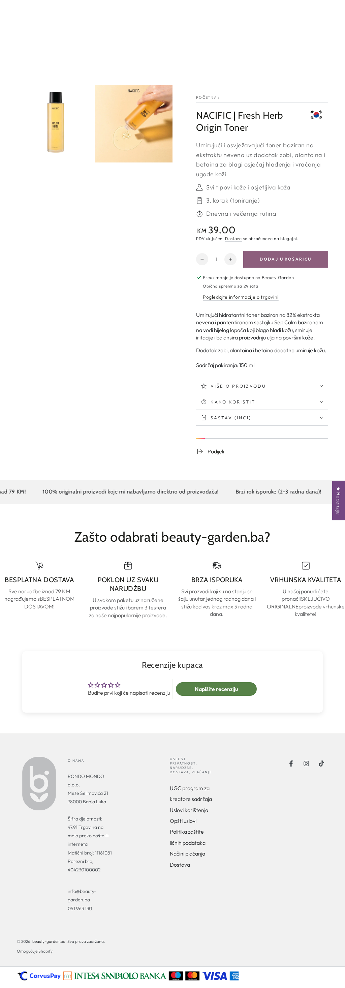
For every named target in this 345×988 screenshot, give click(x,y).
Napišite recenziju (216, 689)
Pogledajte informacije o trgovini (241, 297)
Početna (206, 97)
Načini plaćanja (187, 853)
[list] (172, 590)
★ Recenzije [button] (338, 500)
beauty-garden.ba (48, 941)
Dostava (233, 238)
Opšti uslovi (183, 820)
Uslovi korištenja (189, 810)
